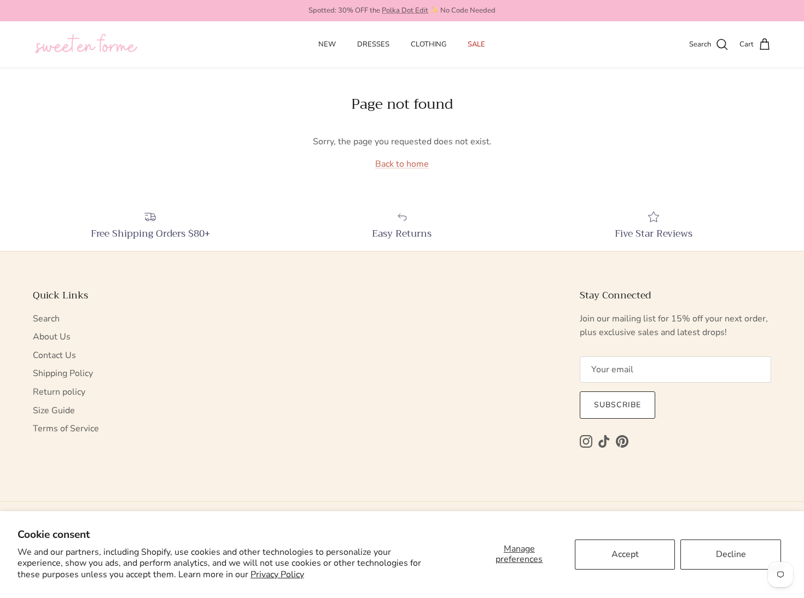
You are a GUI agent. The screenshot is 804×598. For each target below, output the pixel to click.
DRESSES (373, 44)
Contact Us (54, 355)
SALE (476, 44)
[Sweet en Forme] (86, 44)
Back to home (402, 164)
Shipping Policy (63, 373)
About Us (52, 337)
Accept (625, 554)
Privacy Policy (277, 574)
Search (46, 319)
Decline (731, 554)
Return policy (59, 392)
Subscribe (617, 405)
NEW (327, 44)
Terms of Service (66, 429)
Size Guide (54, 410)
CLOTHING (428, 44)
